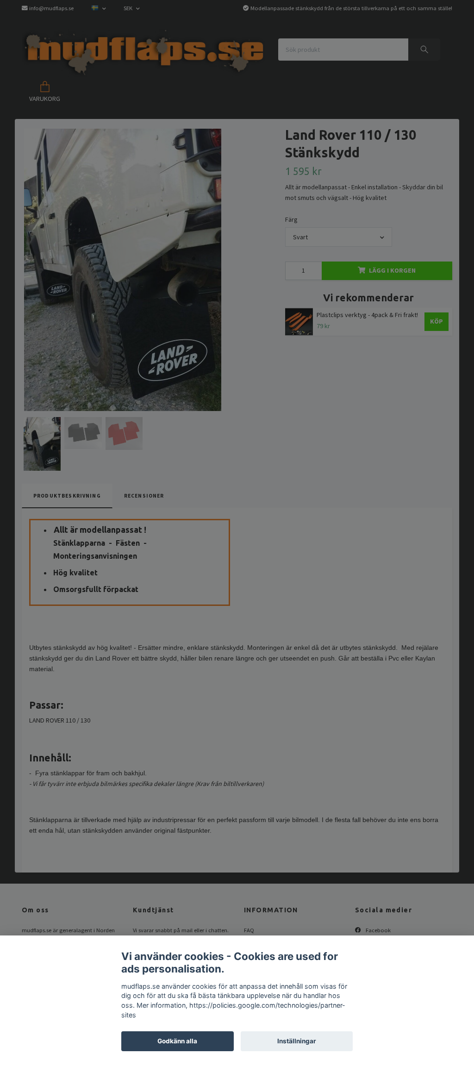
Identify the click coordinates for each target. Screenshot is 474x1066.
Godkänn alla (177, 1041)
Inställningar (296, 1041)
